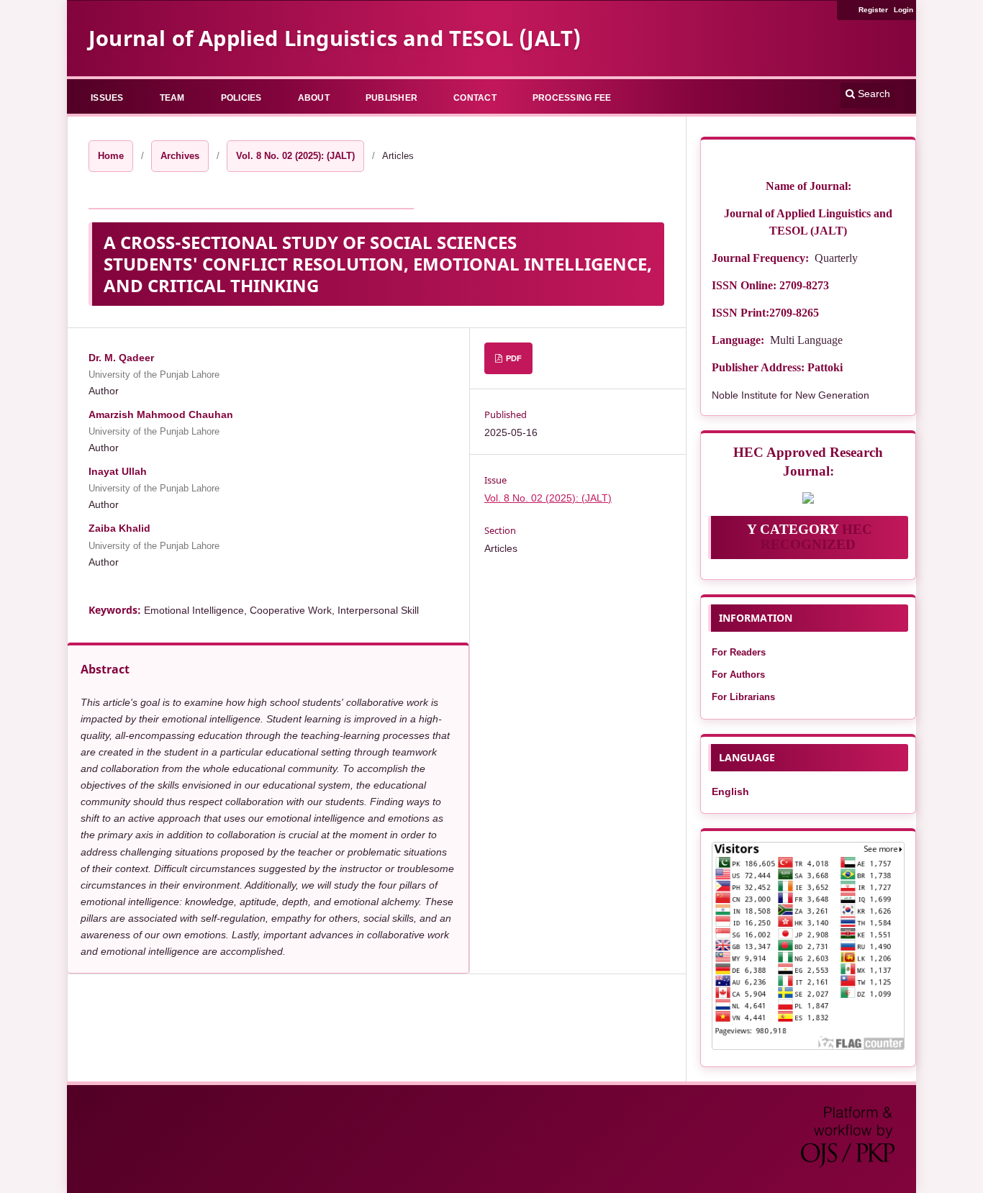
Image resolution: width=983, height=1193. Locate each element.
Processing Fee (572, 98)
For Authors (738, 674)
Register (873, 10)
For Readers (739, 652)
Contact (475, 98)
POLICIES (241, 98)
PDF (513, 358)
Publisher (391, 98)
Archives (179, 155)
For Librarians (743, 696)
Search (872, 93)
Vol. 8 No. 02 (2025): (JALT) (295, 155)
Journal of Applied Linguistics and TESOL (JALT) (335, 38)
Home (111, 155)
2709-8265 (794, 313)
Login (903, 10)
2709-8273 (804, 285)
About (314, 98)
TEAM (172, 98)
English (730, 791)
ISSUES (107, 98)
